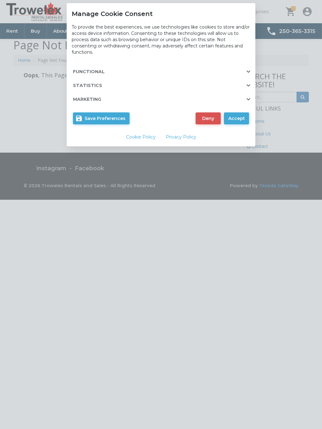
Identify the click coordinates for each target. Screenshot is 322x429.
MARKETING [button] (87, 99)
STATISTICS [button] (87, 85)
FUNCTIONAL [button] (89, 71)
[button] (101, 118)
